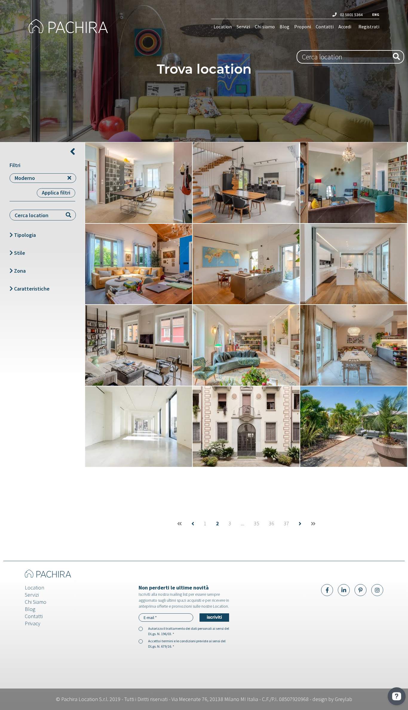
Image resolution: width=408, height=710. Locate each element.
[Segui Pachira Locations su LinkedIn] (343, 590)
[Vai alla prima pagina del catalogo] (179, 524)
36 (271, 524)
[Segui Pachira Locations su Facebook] (327, 590)
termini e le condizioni (179, 641)
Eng (375, 14)
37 (286, 524)
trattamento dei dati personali (189, 628)
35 (256, 524)
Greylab (343, 699)
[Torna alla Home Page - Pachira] (71, 26)
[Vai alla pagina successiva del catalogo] (300, 524)
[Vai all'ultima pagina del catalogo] (313, 524)
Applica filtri (56, 192)
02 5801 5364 (351, 14)
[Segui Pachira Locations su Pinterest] (360, 590)
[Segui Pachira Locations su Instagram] (377, 590)
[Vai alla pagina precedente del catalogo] (193, 524)
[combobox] (350, 57)
